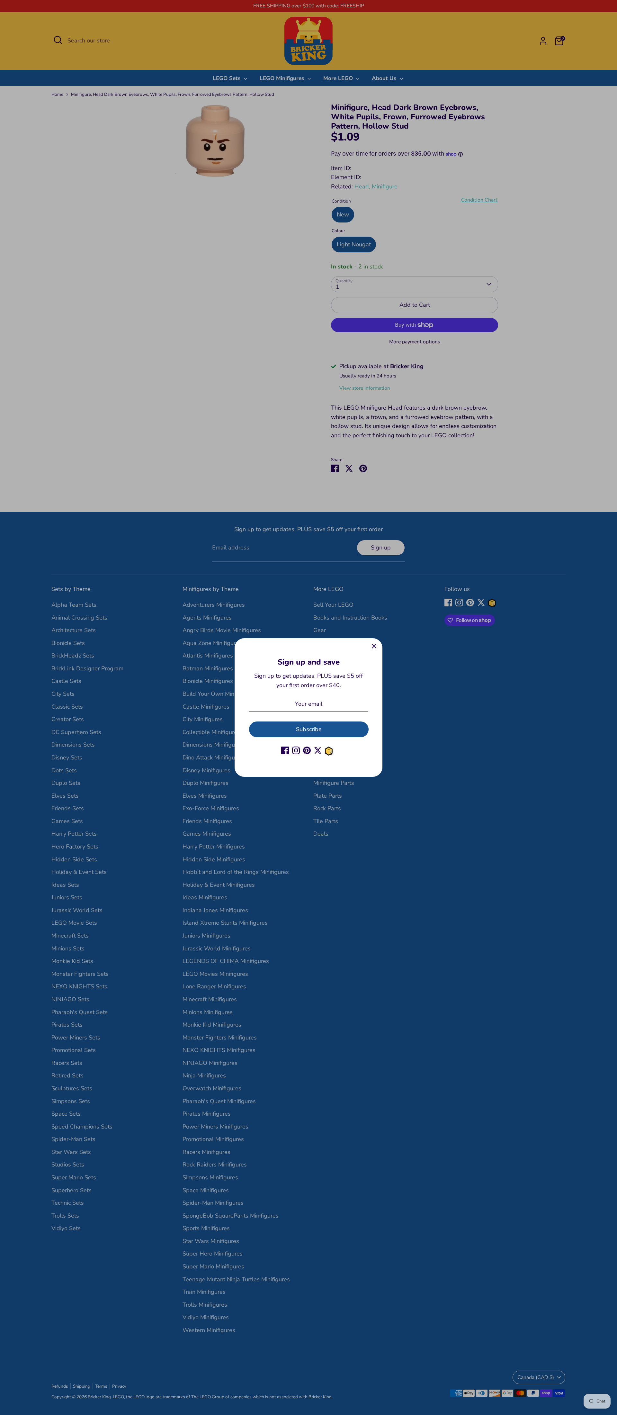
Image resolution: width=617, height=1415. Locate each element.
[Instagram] (296, 750)
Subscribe (309, 729)
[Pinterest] (307, 750)
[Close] (374, 646)
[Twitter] (318, 750)
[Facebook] (285, 750)
